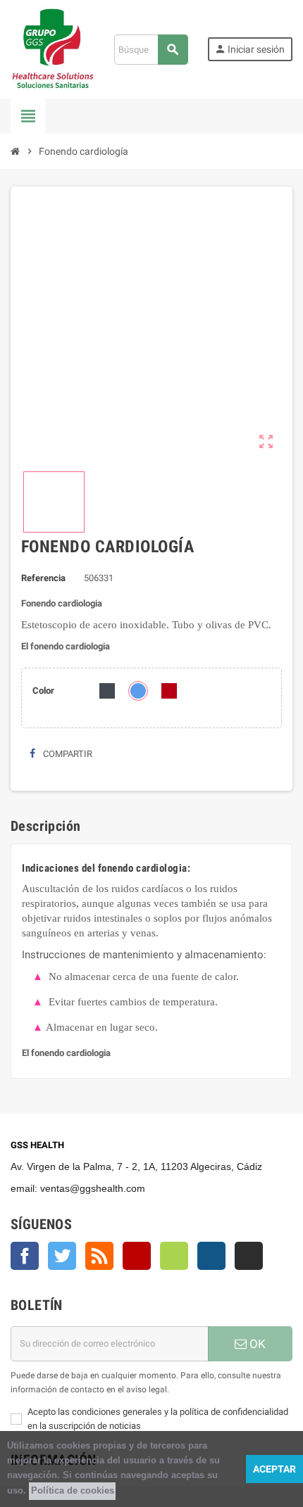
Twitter (62, 1256)
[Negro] (107, 691)
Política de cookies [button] (72, 1490)
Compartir (66, 754)
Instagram (211, 1256)
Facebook (25, 1256)
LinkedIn (249, 1256)
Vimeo (174, 1256)
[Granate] (169, 691)
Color (43, 690)
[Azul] (138, 691)
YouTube (137, 1256)
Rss (99, 1256)
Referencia (43, 578)
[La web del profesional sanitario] (53, 49)
